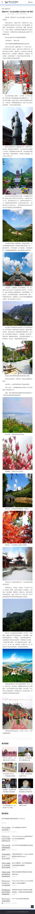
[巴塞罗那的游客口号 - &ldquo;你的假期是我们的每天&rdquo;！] (6, 856)
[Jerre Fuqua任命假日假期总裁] (6, 901)
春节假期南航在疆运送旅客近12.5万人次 (13, 818)
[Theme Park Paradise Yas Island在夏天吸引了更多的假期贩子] (6, 883)
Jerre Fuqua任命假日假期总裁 (20, 898)
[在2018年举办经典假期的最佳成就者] (6, 847)
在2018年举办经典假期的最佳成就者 (22, 845)
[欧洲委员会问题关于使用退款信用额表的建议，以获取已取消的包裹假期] (6, 892)
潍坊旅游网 (21, 912)
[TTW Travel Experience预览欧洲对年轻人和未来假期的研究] (6, 839)
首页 (3, 8)
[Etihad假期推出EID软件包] (6, 830)
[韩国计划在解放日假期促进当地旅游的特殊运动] (6, 874)
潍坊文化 (7, 8)
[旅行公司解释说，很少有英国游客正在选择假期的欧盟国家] (6, 865)
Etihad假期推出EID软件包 (19, 827)
